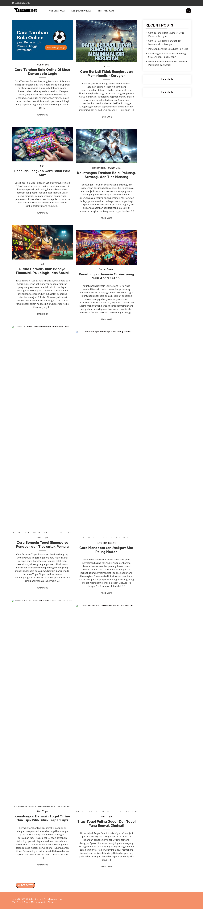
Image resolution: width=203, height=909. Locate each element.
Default (106, 66)
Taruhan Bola (42, 64)
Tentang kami (106, 10)
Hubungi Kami (57, 10)
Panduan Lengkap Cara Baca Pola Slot (42, 173)
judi (42, 263)
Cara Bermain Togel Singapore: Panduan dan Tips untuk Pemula (42, 544)
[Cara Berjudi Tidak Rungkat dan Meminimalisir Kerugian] (106, 41)
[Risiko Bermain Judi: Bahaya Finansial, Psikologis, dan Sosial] (42, 242)
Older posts (25, 885)
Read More (42, 114)
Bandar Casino (106, 269)
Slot (42, 165)
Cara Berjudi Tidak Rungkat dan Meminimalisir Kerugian (106, 73)
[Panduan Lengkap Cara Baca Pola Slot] (42, 144)
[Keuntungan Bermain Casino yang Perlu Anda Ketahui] (106, 247)
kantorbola (167, 79)
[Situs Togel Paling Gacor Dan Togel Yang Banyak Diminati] (106, 708)
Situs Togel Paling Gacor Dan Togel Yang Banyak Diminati (106, 823)
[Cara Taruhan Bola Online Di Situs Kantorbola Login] (42, 40)
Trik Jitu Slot (109, 542)
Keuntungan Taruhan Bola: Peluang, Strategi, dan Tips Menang (106, 175)
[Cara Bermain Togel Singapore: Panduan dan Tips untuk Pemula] (42, 429)
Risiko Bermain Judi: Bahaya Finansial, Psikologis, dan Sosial (42, 271)
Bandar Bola (98, 167)
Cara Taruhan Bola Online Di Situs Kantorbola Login (42, 72)
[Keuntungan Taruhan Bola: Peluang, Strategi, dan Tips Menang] (106, 146)
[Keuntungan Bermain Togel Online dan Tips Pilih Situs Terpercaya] (42, 703)
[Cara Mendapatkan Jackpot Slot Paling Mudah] (106, 434)
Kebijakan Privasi (81, 10)
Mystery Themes (48, 902)
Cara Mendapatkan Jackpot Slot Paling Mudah (106, 550)
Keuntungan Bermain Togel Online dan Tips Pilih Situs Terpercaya (42, 818)
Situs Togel (42, 537)
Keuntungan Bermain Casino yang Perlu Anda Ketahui (106, 276)
